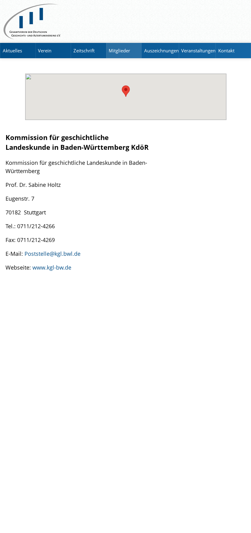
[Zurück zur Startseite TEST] (125, 21)
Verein (44, 50)
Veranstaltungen (198, 50)
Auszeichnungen (161, 50)
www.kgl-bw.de (51, 267)
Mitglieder (119, 50)
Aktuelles (12, 50)
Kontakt (226, 50)
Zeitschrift (84, 50)
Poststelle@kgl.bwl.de (52, 253)
